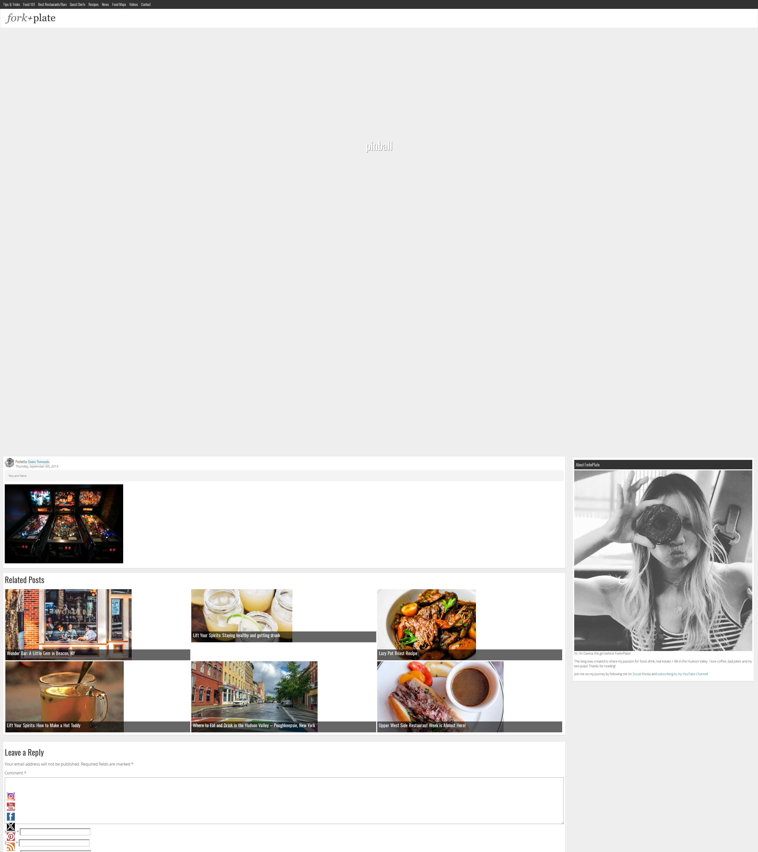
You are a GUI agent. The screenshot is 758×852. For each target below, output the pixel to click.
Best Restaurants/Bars (52, 4)
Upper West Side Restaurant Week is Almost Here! (422, 725)
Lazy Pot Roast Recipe (398, 653)
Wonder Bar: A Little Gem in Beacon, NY (41, 653)
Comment (15, 773)
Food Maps (119, 4)
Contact (146, 4)
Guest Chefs (77, 4)
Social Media (642, 674)
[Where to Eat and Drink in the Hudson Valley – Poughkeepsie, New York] (283, 696)
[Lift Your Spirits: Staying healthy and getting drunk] (283, 615)
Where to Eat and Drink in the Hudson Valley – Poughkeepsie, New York (254, 725)
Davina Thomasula (38, 461)
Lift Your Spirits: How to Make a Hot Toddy (43, 725)
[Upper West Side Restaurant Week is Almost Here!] (469, 696)
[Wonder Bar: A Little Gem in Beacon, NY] (97, 624)
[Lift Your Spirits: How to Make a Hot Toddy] (97, 696)
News (105, 4)
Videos (133, 4)
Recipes (93, 4)
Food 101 (29, 4)
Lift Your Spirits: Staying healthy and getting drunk (236, 635)
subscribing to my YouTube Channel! (683, 674)
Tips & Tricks (11, 4)
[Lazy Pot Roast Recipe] (469, 624)
